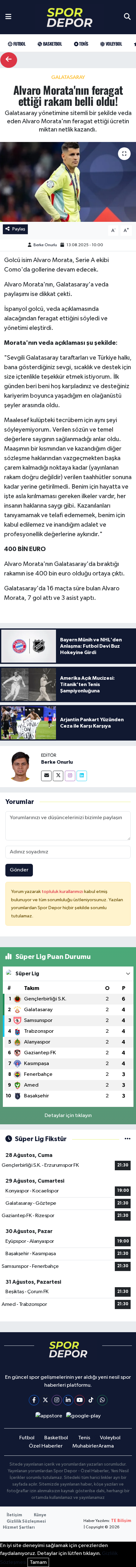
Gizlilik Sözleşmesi (26, 1521)
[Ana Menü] (8, 17)
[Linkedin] (82, 776)
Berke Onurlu (45, 245)
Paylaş (18, 229)
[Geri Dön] (8, 60)
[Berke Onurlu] (20, 766)
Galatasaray (68, 77)
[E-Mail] (46, 776)
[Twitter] (58, 776)
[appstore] (49, 1417)
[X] (45, 1400)
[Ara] (127, 17)
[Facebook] (34, 1400)
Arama (106, 1446)
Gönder (19, 870)
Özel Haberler (46, 1446)
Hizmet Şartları (19, 1527)
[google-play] (83, 1417)
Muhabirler (85, 1446)
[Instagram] (70, 776)
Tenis (83, 43)
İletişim (14, 1515)
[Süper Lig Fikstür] (128, 1139)
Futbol (18, 43)
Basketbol (52, 43)
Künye (40, 1515)
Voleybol (113, 43)
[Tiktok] (91, 1400)
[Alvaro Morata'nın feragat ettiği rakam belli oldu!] (68, 182)
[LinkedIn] (68, 1400)
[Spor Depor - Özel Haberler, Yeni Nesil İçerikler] (69, 17)
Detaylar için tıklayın (68, 1115)
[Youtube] (79, 1400)
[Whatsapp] (102, 1400)
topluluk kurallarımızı (63, 891)
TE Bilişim (121, 1521)
